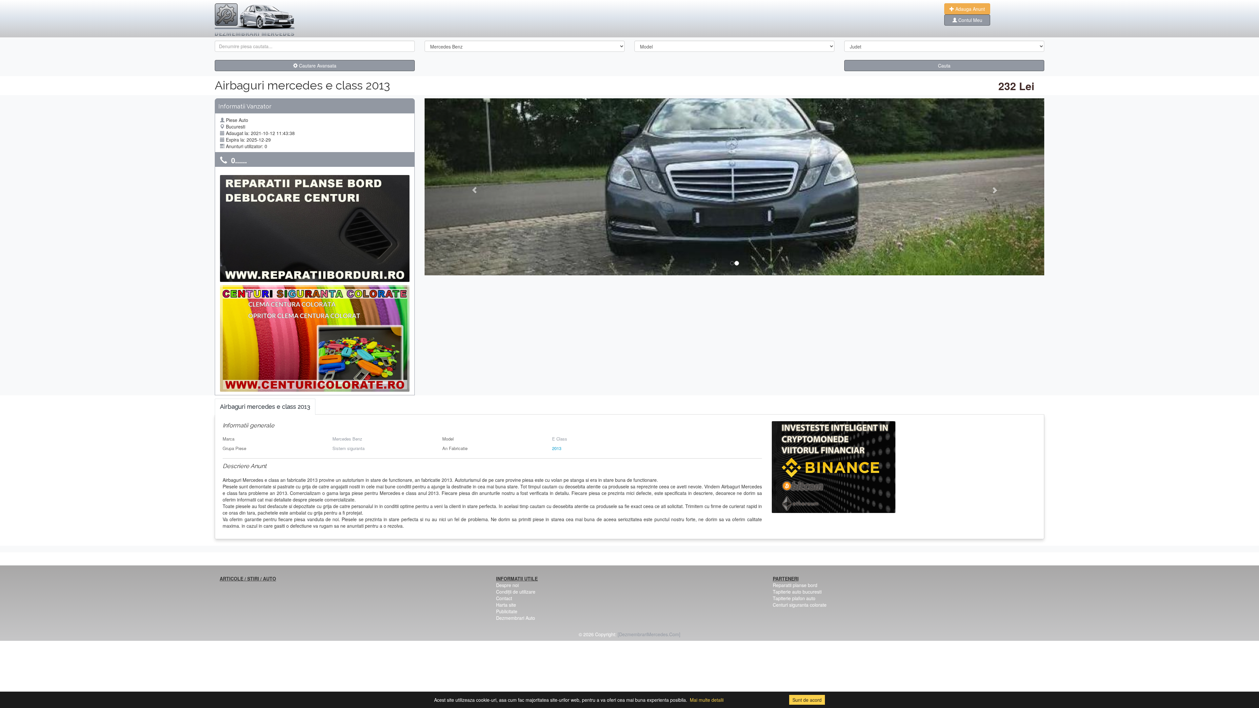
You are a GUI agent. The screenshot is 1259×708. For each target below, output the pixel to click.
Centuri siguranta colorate (800, 604)
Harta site (506, 604)
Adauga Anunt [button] (969, 9)
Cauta (944, 65)
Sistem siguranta (348, 448)
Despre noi (507, 585)
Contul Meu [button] (969, 20)
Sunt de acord (807, 700)
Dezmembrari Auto (515, 618)
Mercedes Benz (347, 439)
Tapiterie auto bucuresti (797, 591)
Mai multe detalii (707, 700)
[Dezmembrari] (254, 19)
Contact (504, 598)
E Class (559, 439)
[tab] (265, 407)
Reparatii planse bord (795, 585)
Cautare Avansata (317, 65)
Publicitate (506, 611)
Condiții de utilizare (515, 591)
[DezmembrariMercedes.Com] (649, 634)
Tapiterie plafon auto (794, 598)
